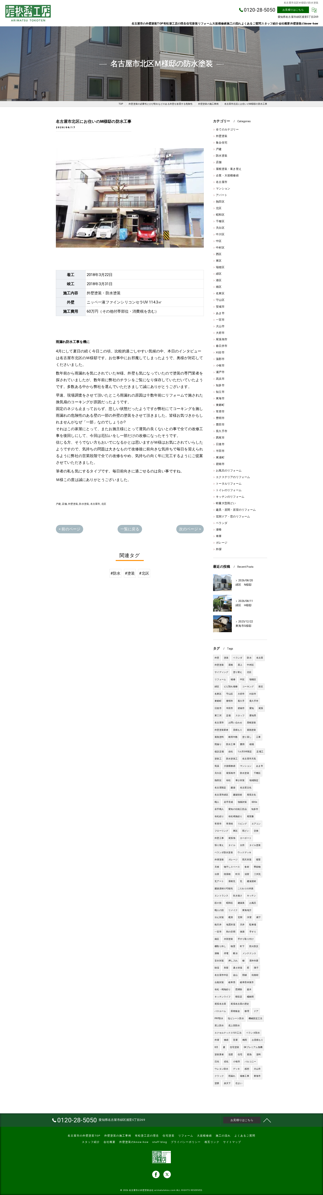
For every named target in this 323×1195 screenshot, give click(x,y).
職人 (217, 802)
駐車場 (252, 924)
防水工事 (230, 744)
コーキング (248, 686)
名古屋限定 (220, 787)
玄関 (240, 917)
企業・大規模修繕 (227, 175)
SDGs (254, 802)
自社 (230, 751)
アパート (221, 195)
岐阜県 (231, 982)
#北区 (144, 573)
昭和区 (220, 214)
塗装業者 (219, 1054)
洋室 (249, 917)
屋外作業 (254, 960)
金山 (235, 975)
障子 (256, 967)
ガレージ (221, 542)
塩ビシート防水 (236, 1018)
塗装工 (218, 758)
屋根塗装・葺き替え (229, 169)
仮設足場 (219, 751)
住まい (239, 1083)
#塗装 (130, 573)
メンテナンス (249, 953)
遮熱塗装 (251, 730)
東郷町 (220, 405)
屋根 (230, 665)
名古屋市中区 (221, 975)
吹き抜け (237, 895)
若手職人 (219, 809)
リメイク (233, 910)
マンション (223, 188)
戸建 (58, 503)
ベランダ (221, 523)
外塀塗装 (219, 859)
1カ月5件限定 (245, 751)
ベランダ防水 (253, 1032)
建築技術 (237, 794)
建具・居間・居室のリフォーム (236, 509)
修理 (246, 1011)
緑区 (219, 273)
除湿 (217, 967)
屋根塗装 (251, 722)
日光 (217, 1061)
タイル (231, 845)
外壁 (217, 657)
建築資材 (251, 881)
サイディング (221, 672)
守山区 (220, 300)
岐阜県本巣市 (247, 982)
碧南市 (220, 464)
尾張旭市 (221, 339)
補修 (233, 679)
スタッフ (240, 715)
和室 (226, 967)
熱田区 (220, 201)
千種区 (220, 221)
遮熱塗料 (219, 737)
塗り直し (246, 737)
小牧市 (220, 365)
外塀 (219, 549)
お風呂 (252, 903)
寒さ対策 (240, 780)
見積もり (237, 730)
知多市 (220, 385)
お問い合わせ (235, 722)
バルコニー (250, 1061)
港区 (219, 280)
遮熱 (249, 1054)
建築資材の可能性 (224, 888)
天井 (242, 924)
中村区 (220, 247)
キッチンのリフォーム (230, 496)
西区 (219, 254)
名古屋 (259, 657)
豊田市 (220, 424)
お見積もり (257, 1040)
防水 (249, 657)
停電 (226, 953)
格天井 (218, 924)
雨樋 (244, 975)
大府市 (220, 332)
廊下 (258, 917)
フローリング (221, 830)
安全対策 (219, 960)
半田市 (220, 451)
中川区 (220, 234)
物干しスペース (232, 867)
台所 (242, 845)
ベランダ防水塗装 (224, 852)
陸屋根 (227, 874)
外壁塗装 (73, 503)
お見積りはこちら (293, 9)
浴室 (247, 874)
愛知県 (252, 715)
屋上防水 (219, 1025)
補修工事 (244, 1076)
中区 (219, 241)
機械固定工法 (255, 1018)
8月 (216, 1047)
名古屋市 (95, 503)
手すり (252, 931)
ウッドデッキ (244, 852)
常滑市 (220, 411)
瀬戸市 (220, 372)
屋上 (240, 665)
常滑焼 (229, 823)
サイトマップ (232, 1141)
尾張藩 (250, 816)
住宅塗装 (234, 1047)
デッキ (236, 1069)
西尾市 (220, 437)
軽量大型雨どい (226, 503)
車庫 (219, 536)
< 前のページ (69, 529)
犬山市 (220, 326)
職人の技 (219, 910)
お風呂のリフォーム (229, 470)
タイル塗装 (255, 845)
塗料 (258, 1054)
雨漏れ (231, 1076)
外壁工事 (219, 838)
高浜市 (220, 378)
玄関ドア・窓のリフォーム (233, 516)
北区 (103, 503)
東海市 (220, 398)
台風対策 (219, 982)
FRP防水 (219, 1018)
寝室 (258, 859)
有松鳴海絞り (235, 816)
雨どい (245, 830)
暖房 (230, 917)
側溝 (242, 931)
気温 (217, 766)
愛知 (251, 708)
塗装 (226, 657)
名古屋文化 (245, 787)
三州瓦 (257, 874)
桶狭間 (250, 996)
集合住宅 (221, 142)
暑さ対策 (237, 967)
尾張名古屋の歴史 (240, 1004)
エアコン (256, 823)
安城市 (220, 306)
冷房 (217, 874)
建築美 (241, 903)
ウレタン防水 (221, 1069)
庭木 (249, 989)
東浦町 (220, 457)
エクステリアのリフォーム (233, 477)
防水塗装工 (232, 758)
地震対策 (230, 924)
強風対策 (242, 802)
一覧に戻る (129, 529)
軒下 (242, 946)
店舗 (64, 503)
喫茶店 (238, 996)
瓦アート (219, 881)
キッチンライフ (222, 996)
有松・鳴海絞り (222, 989)
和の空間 (230, 931)
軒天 (238, 874)
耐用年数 (233, 737)
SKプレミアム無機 (253, 1047)
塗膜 (217, 1083)
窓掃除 (238, 989)
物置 (233, 946)
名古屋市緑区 (221, 794)
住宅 (240, 1054)
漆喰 (219, 529)
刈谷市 (220, 352)
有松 (228, 780)
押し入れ (233, 960)
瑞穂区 (220, 267)
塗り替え (237, 672)
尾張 (261, 708)
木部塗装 (228, 939)
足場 (228, 715)
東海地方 (246, 910)
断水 (235, 953)
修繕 (226, 1040)
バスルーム (220, 1011)
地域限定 (254, 780)
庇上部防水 (234, 1025)
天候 (217, 867)
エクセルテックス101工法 (228, 1032)
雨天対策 (246, 859)
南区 (219, 287)
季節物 (257, 867)
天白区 (220, 227)
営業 (235, 1040)
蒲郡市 (220, 359)
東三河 (218, 715)
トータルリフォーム (229, 483)
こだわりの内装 (245, 888)
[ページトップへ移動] (267, 1120)
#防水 (115, 573)
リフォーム (220, 679)
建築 (233, 787)
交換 (256, 830)
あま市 (220, 313)
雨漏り (218, 744)
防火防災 (254, 946)
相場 (251, 744)
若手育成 (228, 802)
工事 (258, 737)
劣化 (226, 1061)
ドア (256, 1011)
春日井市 (221, 346)
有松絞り (219, 816)
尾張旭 (231, 838)
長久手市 (221, 431)
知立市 (220, 392)
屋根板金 (235, 1011)
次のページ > (190, 529)
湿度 (230, 1054)
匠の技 (218, 903)
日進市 (220, 444)
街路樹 (255, 975)
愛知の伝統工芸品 (237, 809)
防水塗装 (84, 503)
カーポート (245, 838)
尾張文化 (251, 794)
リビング (242, 823)
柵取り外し (220, 946)
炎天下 (227, 1083)
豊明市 (220, 418)
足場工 (259, 751)
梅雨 (244, 1040)
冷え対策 (219, 917)
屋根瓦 (231, 881)
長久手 (241, 701)
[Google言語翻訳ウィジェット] (314, 10)
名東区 (220, 293)
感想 (246, 1069)
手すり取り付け (246, 939)
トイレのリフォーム (229, 490)
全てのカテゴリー (227, 129)
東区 (219, 260)
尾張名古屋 (220, 1004)
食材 (246, 867)
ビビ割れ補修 (231, 686)
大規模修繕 (229, 766)
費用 (242, 744)
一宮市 (220, 319)
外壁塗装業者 (221, 730)
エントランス (221, 895)
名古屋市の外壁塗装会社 (141, 1190)
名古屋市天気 (249, 758)
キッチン (251, 895)
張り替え (219, 845)
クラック (219, 1076)
